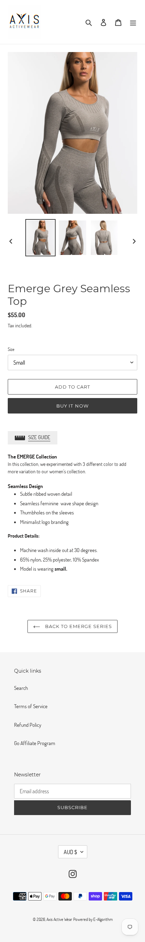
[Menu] (133, 22)
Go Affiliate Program (34, 742)
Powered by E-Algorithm (93, 919)
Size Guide (39, 437)
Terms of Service (31, 706)
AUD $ (70, 852)
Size (11, 349)
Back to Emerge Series (78, 626)
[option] (41, 237)
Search (21, 687)
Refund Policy (27, 724)
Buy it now (72, 406)
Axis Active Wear (59, 919)
